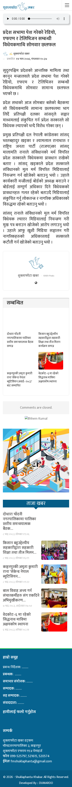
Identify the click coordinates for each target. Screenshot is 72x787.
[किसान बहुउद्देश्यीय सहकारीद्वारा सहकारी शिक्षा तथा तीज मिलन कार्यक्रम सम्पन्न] (50, 321)
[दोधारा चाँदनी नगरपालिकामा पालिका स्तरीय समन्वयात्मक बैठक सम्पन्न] (19, 321)
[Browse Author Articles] (36, 262)
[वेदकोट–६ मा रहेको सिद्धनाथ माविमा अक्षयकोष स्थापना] (50, 361)
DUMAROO (46, 783)
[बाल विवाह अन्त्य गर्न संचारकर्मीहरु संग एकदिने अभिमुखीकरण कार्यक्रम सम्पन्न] (54, 598)
